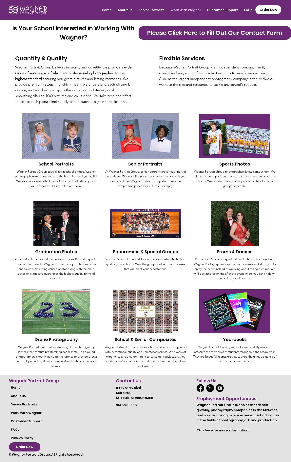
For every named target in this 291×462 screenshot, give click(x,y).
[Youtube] (220, 388)
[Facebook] (200, 388)
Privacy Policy (22, 438)
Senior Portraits (24, 404)
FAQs (15, 429)
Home (16, 387)
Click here (205, 430)
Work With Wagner (26, 413)
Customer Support (26, 421)
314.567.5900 (126, 405)
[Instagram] (210, 388)
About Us (18, 396)
